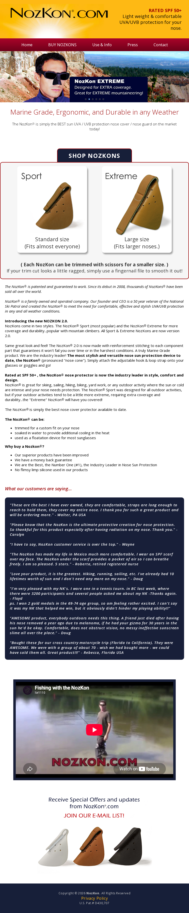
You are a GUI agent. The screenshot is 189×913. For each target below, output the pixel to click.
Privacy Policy (94, 898)
